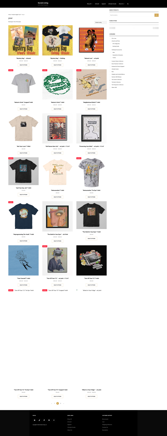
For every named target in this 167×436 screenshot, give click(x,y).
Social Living (43, 3)
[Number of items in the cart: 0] (127, 3)
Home (9, 14)
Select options (23, 64)
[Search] (156, 15)
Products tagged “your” (16, 14)
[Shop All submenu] (92, 3)
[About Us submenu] (124, 3)
